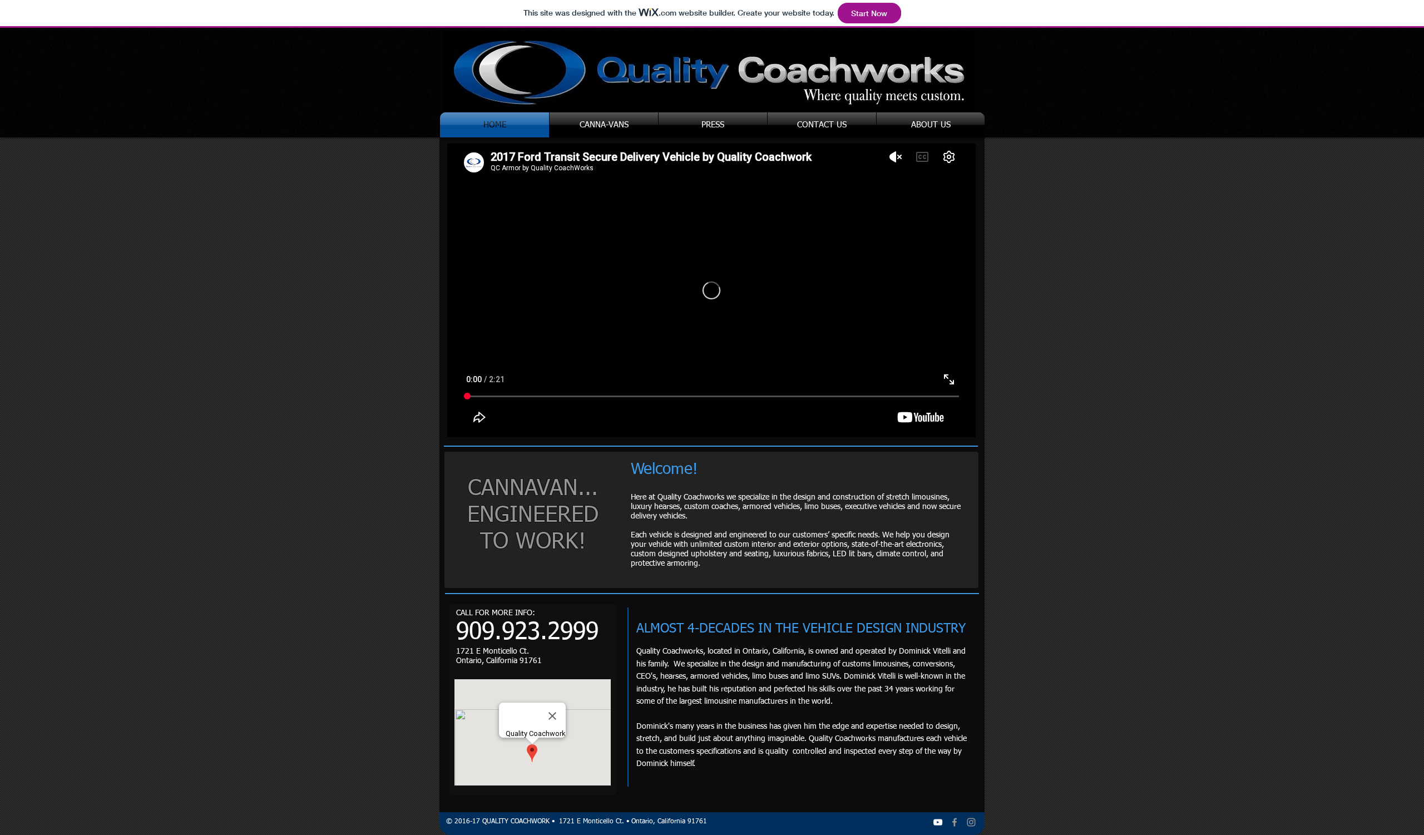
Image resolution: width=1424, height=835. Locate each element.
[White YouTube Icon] (937, 822)
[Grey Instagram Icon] (971, 822)
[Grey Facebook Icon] (954, 822)
